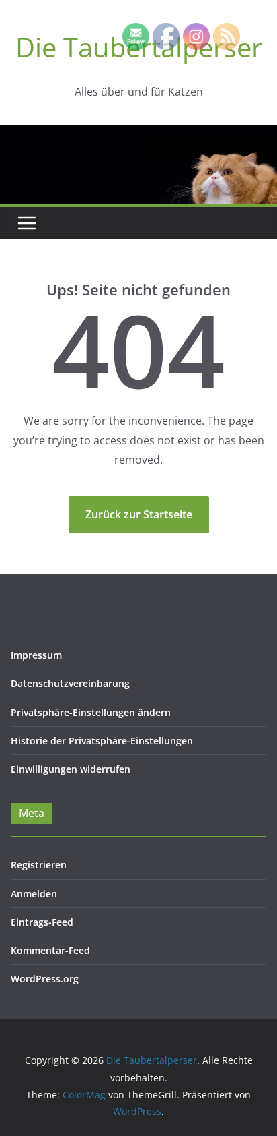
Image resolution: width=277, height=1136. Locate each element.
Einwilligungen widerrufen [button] (70, 769)
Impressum (36, 655)
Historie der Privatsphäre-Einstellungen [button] (102, 740)
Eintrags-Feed (42, 922)
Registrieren (39, 864)
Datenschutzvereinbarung (70, 683)
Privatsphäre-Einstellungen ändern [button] (91, 712)
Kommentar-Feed (50, 950)
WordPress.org (45, 978)
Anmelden (34, 893)
